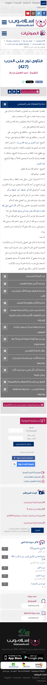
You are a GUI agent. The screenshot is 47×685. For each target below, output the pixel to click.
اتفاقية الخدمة (24, 671)
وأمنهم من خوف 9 (35, 506)
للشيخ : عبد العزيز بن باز (23, 72)
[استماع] (19, 92)
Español (36, 3)
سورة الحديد (40, 575)
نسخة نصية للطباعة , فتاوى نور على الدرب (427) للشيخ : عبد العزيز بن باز (22, 405)
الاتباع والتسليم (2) (37, 548)
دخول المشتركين (23, 444)
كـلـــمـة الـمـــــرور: (31, 437)
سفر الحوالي (41, 552)
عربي (43, 3)
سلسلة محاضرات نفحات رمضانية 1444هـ (25, 513)
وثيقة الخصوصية (37, 671)
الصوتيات (30, 33)
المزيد (37, 530)
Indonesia (41, 7)
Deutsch (27, 3)
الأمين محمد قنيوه (39, 579)
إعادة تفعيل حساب (32, 481)
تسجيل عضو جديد (32, 477)
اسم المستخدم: (31, 429)
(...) (43, 587)
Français (18, 3)
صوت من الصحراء (38, 583)
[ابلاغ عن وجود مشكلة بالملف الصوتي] (10, 92)
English (8, 3)
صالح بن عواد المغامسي (37, 563)
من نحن (6, 671)
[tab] (24, 104)
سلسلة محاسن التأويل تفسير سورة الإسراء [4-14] (28, 558)
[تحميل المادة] (14, 92)
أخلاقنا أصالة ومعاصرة (34, 500)
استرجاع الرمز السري (31, 472)
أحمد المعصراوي (40, 571)
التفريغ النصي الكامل (29, 92)
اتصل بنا (14, 671)
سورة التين (41, 567)
